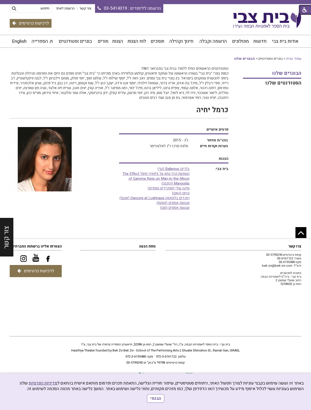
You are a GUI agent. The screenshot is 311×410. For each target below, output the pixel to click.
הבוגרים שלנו (244, 58)
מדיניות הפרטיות (43, 383)
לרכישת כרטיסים (34, 23)
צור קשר (6, 237)
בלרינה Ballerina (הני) (174, 168)
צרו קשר (294, 246)
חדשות (260, 41)
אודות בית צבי (285, 41)
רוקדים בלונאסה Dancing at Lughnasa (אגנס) (155, 198)
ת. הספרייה (42, 41)
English (19, 41)
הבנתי (155, 398)
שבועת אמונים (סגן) (175, 207)
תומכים (157, 41)
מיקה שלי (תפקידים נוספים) (169, 188)
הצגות (117, 41)
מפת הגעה (147, 246)
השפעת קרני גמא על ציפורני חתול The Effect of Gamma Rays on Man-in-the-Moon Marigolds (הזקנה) (156, 178)
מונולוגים (240, 41)
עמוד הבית (293, 58)
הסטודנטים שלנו (283, 82)
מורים (103, 41)
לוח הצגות (137, 41)
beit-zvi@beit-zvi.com (277, 265)
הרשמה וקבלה (213, 41)
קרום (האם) (181, 193)
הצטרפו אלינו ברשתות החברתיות (36, 246)
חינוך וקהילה (181, 41)
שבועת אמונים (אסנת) (173, 202)
